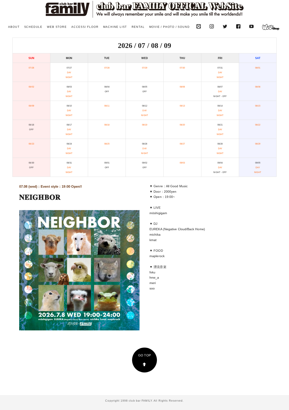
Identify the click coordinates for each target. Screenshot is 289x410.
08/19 (144, 125)
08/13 (182, 106)
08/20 (182, 125)
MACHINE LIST (115, 26)
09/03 (182, 163)
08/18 (107, 125)
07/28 (107, 68)
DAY (69, 72)
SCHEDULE (33, 26)
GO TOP (144, 355)
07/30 (182, 68)
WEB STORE (57, 26)
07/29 (144, 68)
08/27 (182, 144)
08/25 (107, 144)
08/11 (106, 106)
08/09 (31, 106)
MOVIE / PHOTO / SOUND (169, 26)
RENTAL (138, 26)
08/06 (182, 87)
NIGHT (69, 77)
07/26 (31, 68)
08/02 (31, 87)
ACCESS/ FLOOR (84, 26)
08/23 (31, 144)
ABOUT (13, 26)
